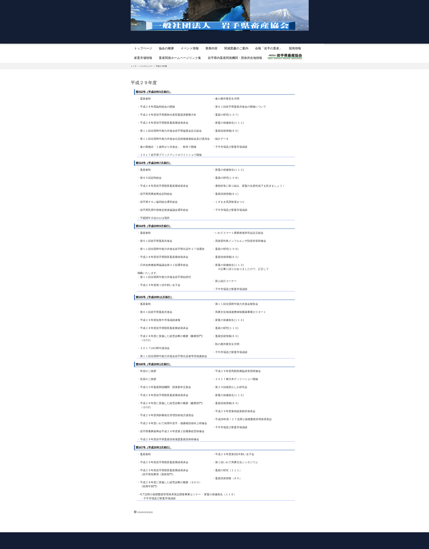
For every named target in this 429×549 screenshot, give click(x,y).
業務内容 (211, 48)
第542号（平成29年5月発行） (154, 91)
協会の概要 (166, 48)
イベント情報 (190, 48)
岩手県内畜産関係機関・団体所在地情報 (235, 58)
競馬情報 (295, 48)
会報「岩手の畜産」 (268, 48)
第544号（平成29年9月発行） (154, 226)
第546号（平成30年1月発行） (154, 364)
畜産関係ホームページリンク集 (180, 58)
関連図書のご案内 (236, 48)
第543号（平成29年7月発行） (154, 162)
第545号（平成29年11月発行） (154, 297)
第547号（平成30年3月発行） (154, 447)
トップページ (143, 48)
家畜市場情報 (143, 58)
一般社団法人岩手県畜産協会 (219, 19)
